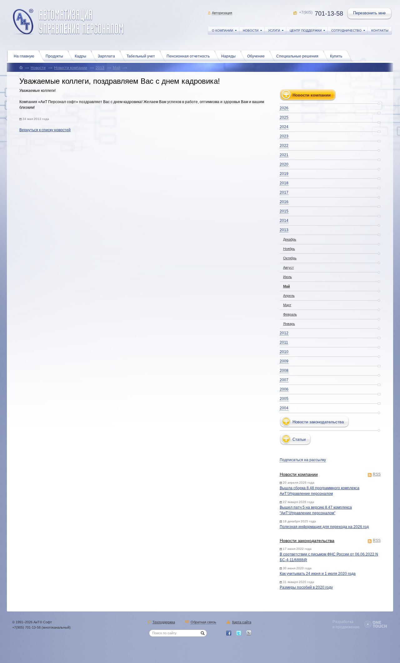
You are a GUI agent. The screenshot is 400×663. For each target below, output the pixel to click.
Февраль (290, 314)
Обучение (256, 56)
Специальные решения (297, 56)
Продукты (54, 56)
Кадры (80, 56)
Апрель (289, 295)
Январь (289, 324)
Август (288, 267)
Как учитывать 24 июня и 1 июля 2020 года (318, 573)
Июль (287, 277)
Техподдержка (163, 622)
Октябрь (290, 258)
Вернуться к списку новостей (45, 130)
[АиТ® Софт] (68, 22)
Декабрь (289, 239)
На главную (24, 56)
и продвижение (346, 627)
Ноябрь (289, 249)
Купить (336, 56)
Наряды (228, 56)
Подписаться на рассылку (303, 460)
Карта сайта (241, 622)
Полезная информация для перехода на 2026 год (324, 527)
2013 (100, 68)
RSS (377, 474)
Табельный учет (141, 56)
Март (287, 305)
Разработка (342, 622)
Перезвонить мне (369, 13)
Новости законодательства (307, 540)
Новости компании (70, 68)
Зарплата (106, 56)
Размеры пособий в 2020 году (306, 587)
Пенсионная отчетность (188, 56)
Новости (38, 68)
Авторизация (222, 13)
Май (116, 68)
